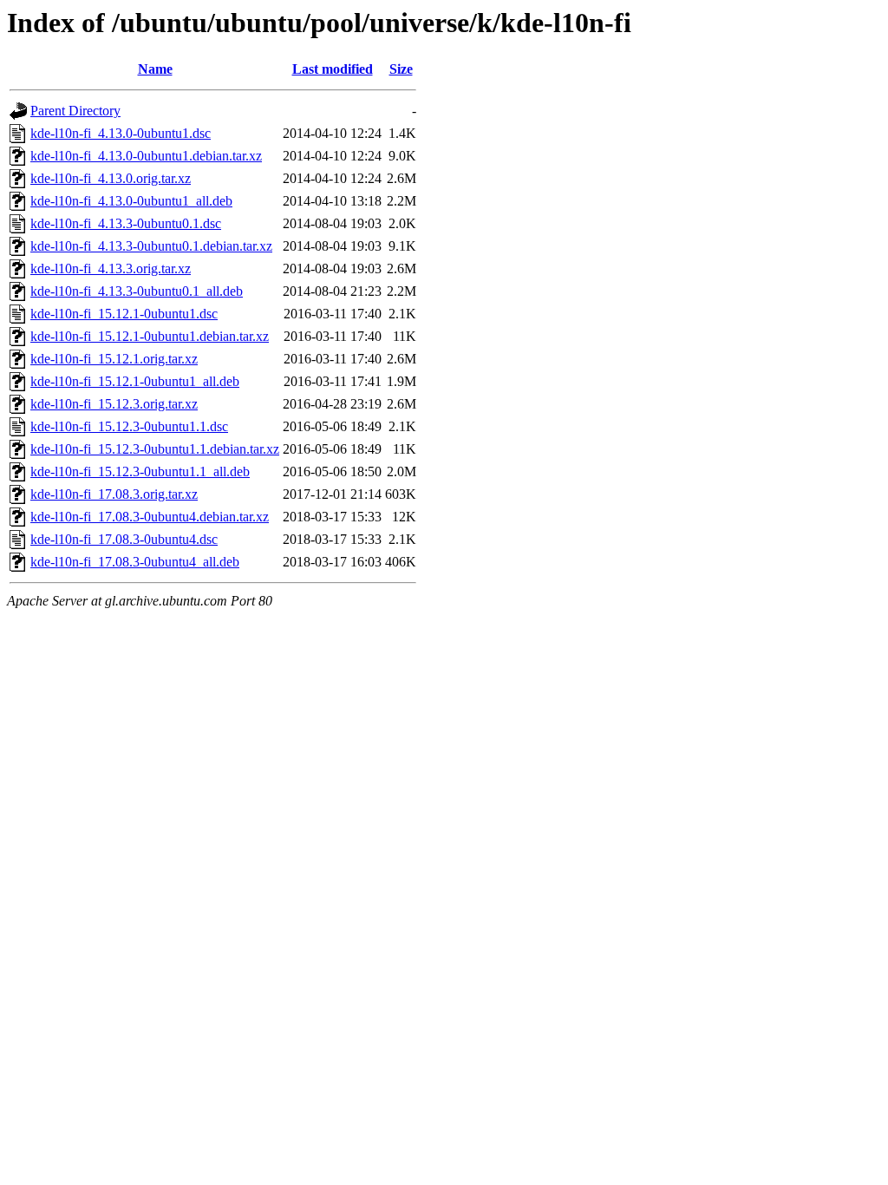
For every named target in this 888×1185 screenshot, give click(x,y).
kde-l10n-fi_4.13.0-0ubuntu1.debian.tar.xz (146, 155)
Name (155, 69)
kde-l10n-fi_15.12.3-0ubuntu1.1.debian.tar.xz (154, 449)
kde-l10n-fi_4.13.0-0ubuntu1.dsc (120, 133)
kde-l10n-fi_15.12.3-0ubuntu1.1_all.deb (140, 471)
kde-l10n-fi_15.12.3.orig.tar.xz (114, 403)
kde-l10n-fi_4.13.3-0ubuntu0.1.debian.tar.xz (151, 246)
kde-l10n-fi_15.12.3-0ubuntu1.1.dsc (129, 426)
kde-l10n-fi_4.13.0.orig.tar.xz (110, 178)
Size (401, 69)
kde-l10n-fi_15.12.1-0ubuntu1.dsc (124, 313)
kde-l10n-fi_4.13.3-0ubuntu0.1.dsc (125, 223)
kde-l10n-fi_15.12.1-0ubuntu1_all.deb (134, 381)
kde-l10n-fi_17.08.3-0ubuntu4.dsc (124, 539)
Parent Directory (75, 110)
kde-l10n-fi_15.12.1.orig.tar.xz (114, 358)
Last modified (332, 69)
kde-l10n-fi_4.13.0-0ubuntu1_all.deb (131, 200)
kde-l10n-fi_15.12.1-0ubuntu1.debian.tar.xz (149, 336)
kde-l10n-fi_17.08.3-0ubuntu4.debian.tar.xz (149, 516)
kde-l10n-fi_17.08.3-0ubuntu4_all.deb (134, 561)
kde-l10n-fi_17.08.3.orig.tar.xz (114, 494)
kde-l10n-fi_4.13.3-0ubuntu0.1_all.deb (136, 291)
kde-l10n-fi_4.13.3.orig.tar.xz (110, 268)
